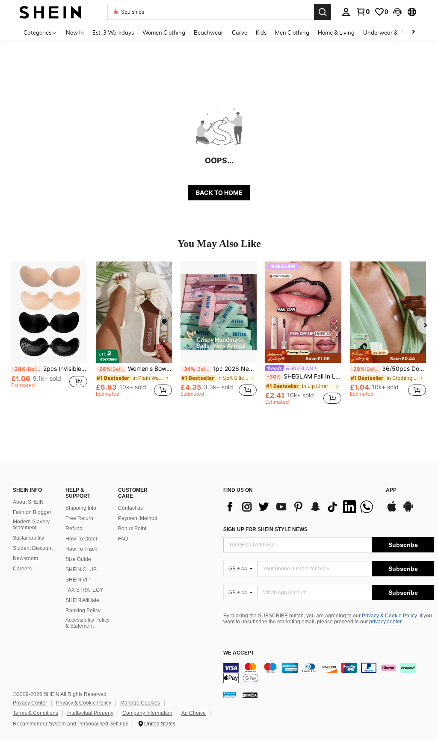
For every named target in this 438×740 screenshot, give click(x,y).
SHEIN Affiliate (82, 600)
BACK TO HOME (219, 192)
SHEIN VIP (78, 580)
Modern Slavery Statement (31, 525)
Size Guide (78, 559)
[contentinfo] (328, 673)
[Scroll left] (403, 32)
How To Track (81, 549)
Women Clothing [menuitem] (163, 32)
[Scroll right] (413, 32)
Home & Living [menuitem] (336, 32)
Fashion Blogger (32, 512)
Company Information (147, 713)
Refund (74, 529)
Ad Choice (193, 713)
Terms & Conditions (35, 713)
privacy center (385, 622)
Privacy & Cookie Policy (389, 616)
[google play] (408, 511)
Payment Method (137, 518)
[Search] (322, 12)
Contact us (130, 508)
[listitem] (49, 333)
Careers (22, 569)
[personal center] (346, 12)
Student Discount (33, 548)
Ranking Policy (83, 611)
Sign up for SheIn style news (265, 529)
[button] (397, 12)
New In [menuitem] (75, 32)
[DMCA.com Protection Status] (250, 695)
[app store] (392, 511)
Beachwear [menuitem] (208, 32)
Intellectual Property (90, 713)
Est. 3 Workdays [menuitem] (113, 32)
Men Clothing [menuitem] (292, 32)
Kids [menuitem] (261, 32)
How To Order (81, 539)
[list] (300, 506)
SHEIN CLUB (81, 570)
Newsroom (25, 558)
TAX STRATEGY (84, 590)
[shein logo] (50, 12)
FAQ (123, 539)
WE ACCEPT (238, 653)
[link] (362, 11)
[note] (303, 355)
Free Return (79, 518)
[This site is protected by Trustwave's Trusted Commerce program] (229, 695)
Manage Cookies (140, 703)
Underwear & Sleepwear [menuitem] (394, 32)
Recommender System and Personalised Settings (70, 724)
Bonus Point (132, 529)
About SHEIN (28, 502)
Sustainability (28, 538)
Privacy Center (30, 703)
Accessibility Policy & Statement (87, 623)
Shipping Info (80, 508)
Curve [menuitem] (239, 32)
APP (391, 490)
